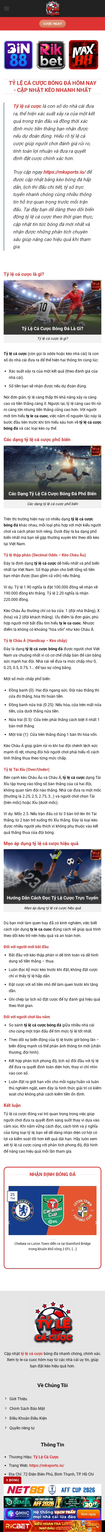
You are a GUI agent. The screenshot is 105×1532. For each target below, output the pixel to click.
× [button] (93, 725)
